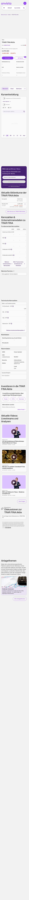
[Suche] (23, 7)
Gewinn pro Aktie (19, 67)
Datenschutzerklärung (15, 186)
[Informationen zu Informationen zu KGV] (5, 238)
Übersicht (5, 88)
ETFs (13, 399)
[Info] (4, 107)
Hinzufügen (7, 58)
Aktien (9, 14)
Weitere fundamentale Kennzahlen (7, 263)
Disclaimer (8, 527)
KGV (3, 67)
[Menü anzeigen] (4, 7)
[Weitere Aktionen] (25, 204)
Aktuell (10, 8)
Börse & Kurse (4, 14)
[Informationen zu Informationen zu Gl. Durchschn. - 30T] (13, 306)
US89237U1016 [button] (7, 45)
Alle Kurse (19, 88)
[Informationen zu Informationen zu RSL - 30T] (8, 312)
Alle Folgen (22, 501)
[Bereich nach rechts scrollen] (25, 88)
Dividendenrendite (20, 61)
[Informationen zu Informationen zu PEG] (5, 243)
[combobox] (14, 111)
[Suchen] (24, 111)
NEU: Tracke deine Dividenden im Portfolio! (18, 263)
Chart (12, 88)
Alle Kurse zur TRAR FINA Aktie (16, 211)
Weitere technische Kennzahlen (15, 330)
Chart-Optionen (6, 101)
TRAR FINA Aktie (15, 14)
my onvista (17, 8)
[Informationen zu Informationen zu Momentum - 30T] (11, 323)
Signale (21, 58)
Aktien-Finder (21, 409)
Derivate (21, 399)
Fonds (6, 399)
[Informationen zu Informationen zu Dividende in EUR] (11, 249)
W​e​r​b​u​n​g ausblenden (19, 26)
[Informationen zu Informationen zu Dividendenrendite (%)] (13, 255)
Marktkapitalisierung (6, 61)
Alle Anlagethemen (19, 599)
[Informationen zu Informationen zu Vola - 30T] (8, 318)
